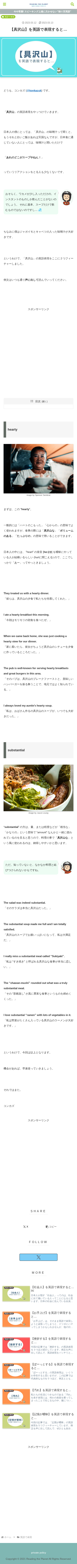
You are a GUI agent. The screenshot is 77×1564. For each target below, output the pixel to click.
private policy (38, 1552)
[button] (51, 1227)
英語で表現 (10, 17)
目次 (38, 401)
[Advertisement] (38, 350)
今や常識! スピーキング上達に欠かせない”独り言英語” (42, 11)
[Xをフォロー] (39, 1257)
